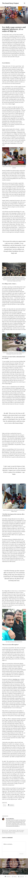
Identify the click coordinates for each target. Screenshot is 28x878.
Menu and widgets (24, 4)
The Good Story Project (10, 3)
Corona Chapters (21, 830)
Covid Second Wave (15, 831)
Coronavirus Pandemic (7, 831)
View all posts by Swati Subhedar (12, 825)
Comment (21, 853)
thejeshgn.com (16, 679)
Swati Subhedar (13, 830)
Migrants (7, 832)
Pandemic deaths (12, 832)
